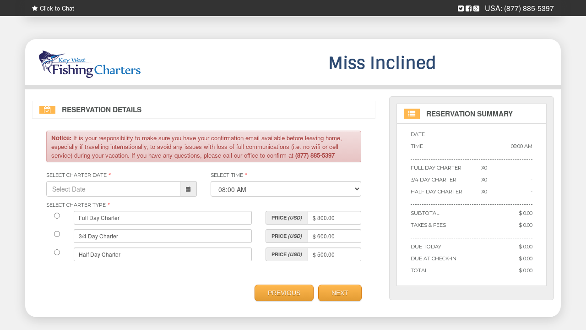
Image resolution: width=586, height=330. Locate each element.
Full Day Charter (436, 168)
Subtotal (425, 213)
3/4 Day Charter (433, 179)
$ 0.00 (525, 213)
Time (417, 146)
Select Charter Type (77, 205)
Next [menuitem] (339, 293)
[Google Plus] (476, 8)
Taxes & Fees (428, 225)
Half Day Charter (436, 191)
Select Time (228, 175)
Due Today (426, 246)
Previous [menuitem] (284, 293)
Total (419, 270)
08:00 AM (521, 146)
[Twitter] (461, 8)
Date (418, 134)
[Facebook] (469, 8)
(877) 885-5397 (529, 8)
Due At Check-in (433, 258)
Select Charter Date (78, 175)
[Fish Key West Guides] (114, 64)
